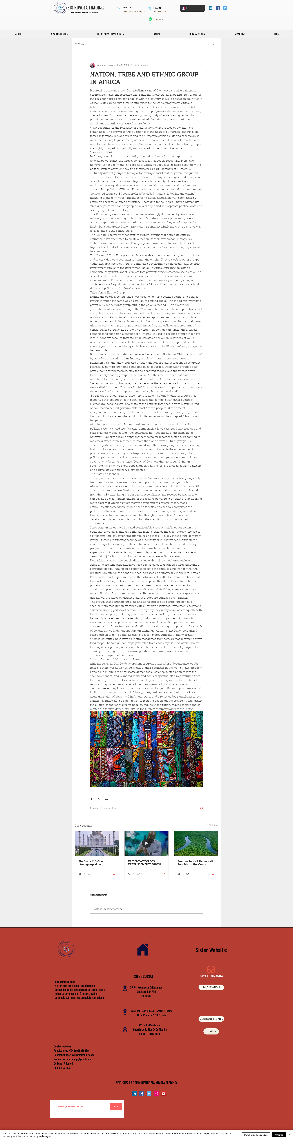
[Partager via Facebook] (91, 799)
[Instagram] (156, 1093)
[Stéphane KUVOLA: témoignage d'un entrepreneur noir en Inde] (97, 843)
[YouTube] (163, 1093)
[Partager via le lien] (113, 799)
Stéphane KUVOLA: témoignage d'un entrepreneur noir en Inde (96, 863)
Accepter (279, 1134)
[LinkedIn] (210, 8)
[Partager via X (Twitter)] (99, 799)
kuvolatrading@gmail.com (77, 1059)
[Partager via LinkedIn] (106, 799)
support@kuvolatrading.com (134, 11)
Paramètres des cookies (256, 1134)
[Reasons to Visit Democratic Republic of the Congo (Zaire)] (196, 843)
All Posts (79, 44)
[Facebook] (218, 8)
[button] (214, 44)
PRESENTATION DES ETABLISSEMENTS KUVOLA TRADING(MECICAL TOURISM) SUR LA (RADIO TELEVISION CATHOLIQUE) (146, 863)
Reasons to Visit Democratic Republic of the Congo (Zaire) (196, 863)
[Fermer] (289, 1135)
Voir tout (214, 825)
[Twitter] (225, 8)
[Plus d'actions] (201, 65)
